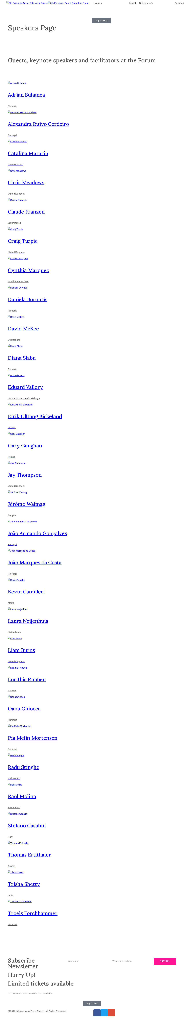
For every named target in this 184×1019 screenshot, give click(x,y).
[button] (101, 20)
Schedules (145, 3)
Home (97, 3)
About (132, 3)
